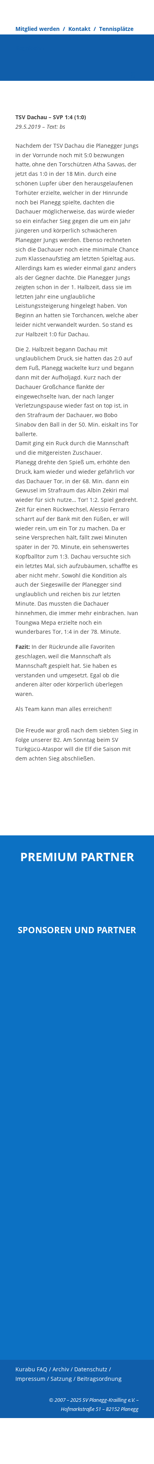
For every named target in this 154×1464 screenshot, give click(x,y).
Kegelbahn (29, 47)
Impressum (30, 1378)
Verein (53, 38)
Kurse (106, 38)
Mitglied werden (37, 28)
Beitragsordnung (99, 1378)
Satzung (61, 1378)
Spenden (80, 38)
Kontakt (79, 28)
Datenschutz (90, 1369)
